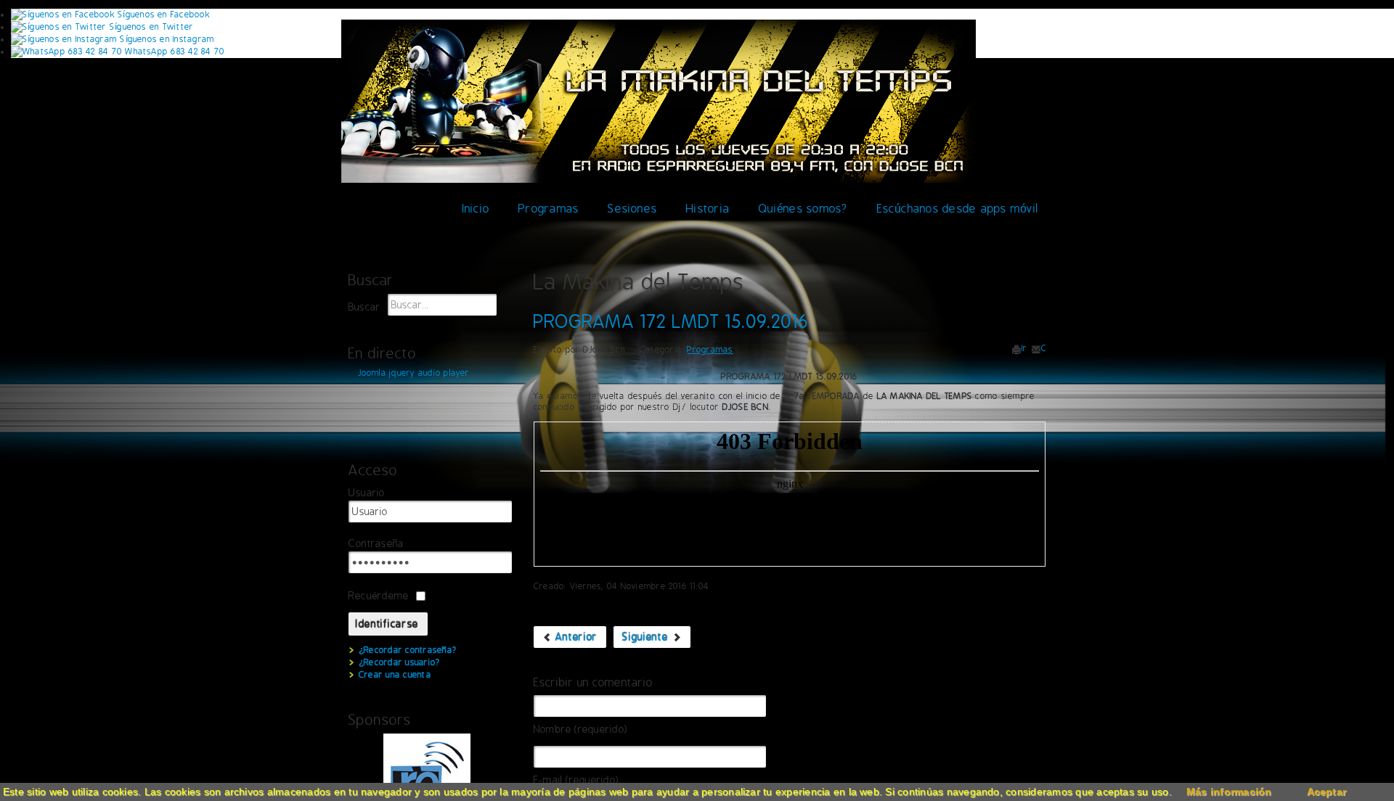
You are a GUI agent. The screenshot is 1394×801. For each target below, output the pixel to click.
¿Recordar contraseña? (408, 650)
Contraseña (376, 543)
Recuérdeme (378, 595)
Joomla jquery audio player (414, 373)
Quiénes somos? (803, 208)
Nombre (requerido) (580, 729)
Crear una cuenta (395, 675)
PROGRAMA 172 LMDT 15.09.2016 (671, 321)
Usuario (367, 493)
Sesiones (632, 208)
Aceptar (1327, 791)
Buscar (364, 307)
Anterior (575, 637)
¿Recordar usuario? (399, 662)
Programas (548, 208)
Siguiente (647, 637)
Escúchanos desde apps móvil (957, 208)
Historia (708, 208)
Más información (1229, 791)
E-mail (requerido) (576, 780)
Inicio (475, 208)
